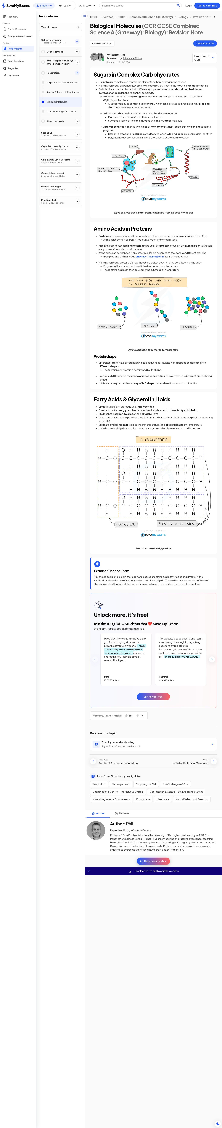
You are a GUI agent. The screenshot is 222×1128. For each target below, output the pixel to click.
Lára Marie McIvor (132, 58)
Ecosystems (143, 799)
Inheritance (162, 799)
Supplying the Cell (146, 784)
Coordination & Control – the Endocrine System (176, 791)
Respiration (99, 784)
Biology (183, 17)
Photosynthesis (121, 784)
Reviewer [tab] (124, 813)
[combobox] (140, 5)
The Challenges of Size (175, 784)
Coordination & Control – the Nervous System (118, 791)
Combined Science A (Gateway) (151, 17)
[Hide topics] (85, 16)
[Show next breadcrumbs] (214, 16)
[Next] (212, 659)
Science (108, 17)
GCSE (94, 17)
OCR (121, 17)
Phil (123, 54)
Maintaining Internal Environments (111, 799)
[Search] (178, 5)
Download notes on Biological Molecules (156, 871)
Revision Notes (203, 17)
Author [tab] (100, 813)
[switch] (218, 1124)
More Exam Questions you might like (119, 776)
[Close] (89, 871)
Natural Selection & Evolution (191, 799)
